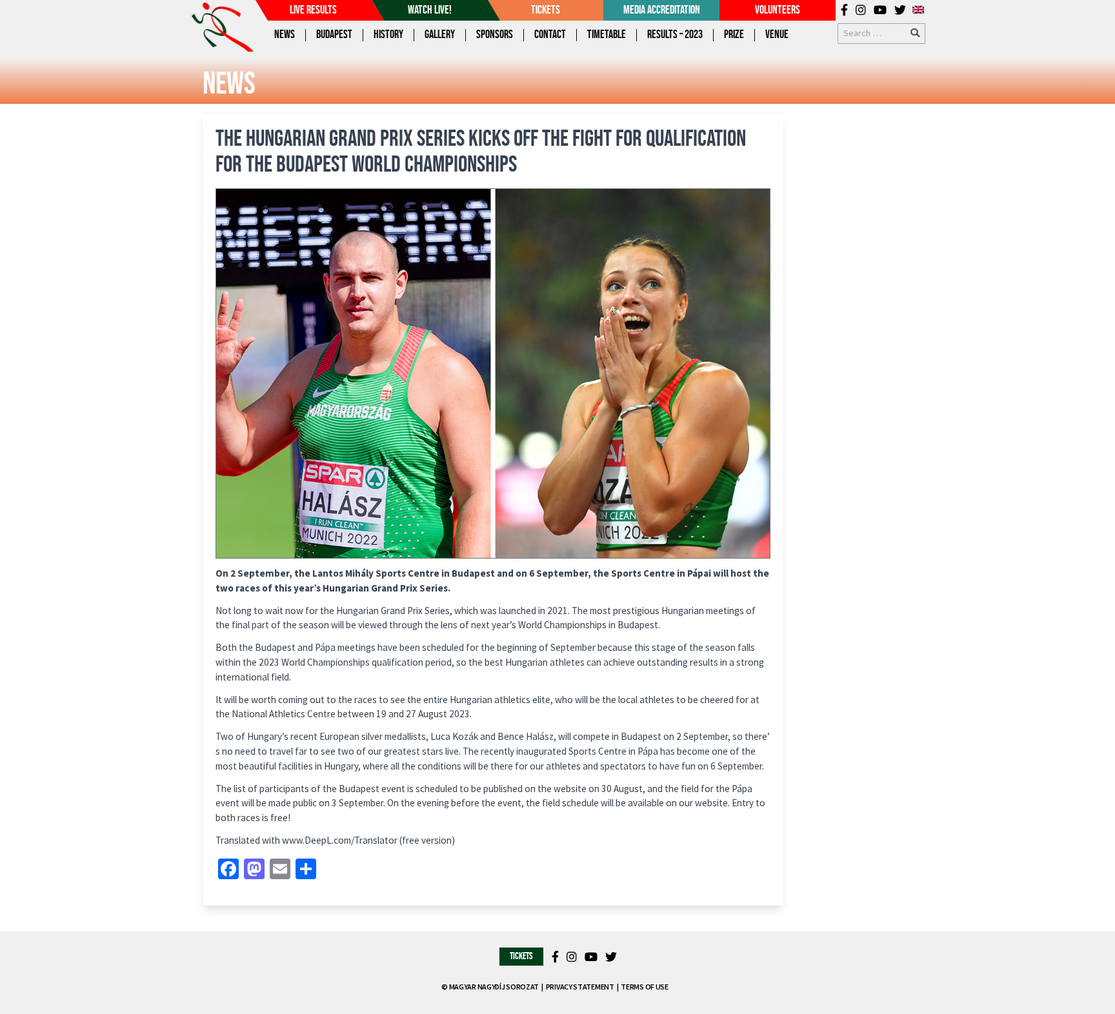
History (388, 34)
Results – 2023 (675, 34)
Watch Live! (430, 10)
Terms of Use (644, 986)
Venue (777, 34)
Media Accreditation (661, 10)
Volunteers (777, 10)
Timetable (606, 34)
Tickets (545, 10)
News (284, 34)
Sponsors (494, 34)
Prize (734, 34)
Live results (313, 10)
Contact (550, 34)
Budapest (334, 34)
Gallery (440, 34)
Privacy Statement (580, 986)
